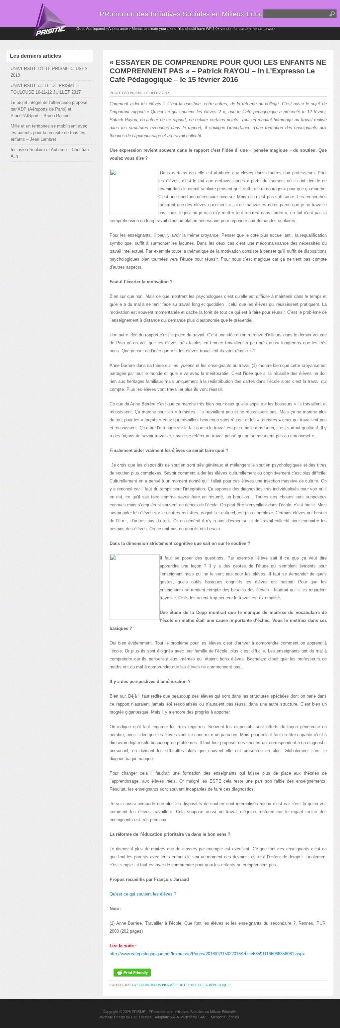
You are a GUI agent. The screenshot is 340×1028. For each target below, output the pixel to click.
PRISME (138, 1012)
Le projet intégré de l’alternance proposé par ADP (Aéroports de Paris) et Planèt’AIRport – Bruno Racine (49, 109)
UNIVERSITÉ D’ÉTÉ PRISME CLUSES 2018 (49, 72)
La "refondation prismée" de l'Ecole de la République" (181, 985)
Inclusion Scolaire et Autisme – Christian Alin (50, 153)
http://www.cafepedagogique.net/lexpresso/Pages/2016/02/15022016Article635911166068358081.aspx (207, 953)
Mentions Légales (225, 1017)
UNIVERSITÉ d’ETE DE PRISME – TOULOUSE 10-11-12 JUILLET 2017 (46, 89)
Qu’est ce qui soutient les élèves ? (143, 894)
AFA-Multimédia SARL (190, 1017)
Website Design (112, 1017)
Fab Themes (141, 1017)
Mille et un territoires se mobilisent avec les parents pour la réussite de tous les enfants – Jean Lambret (49, 133)
